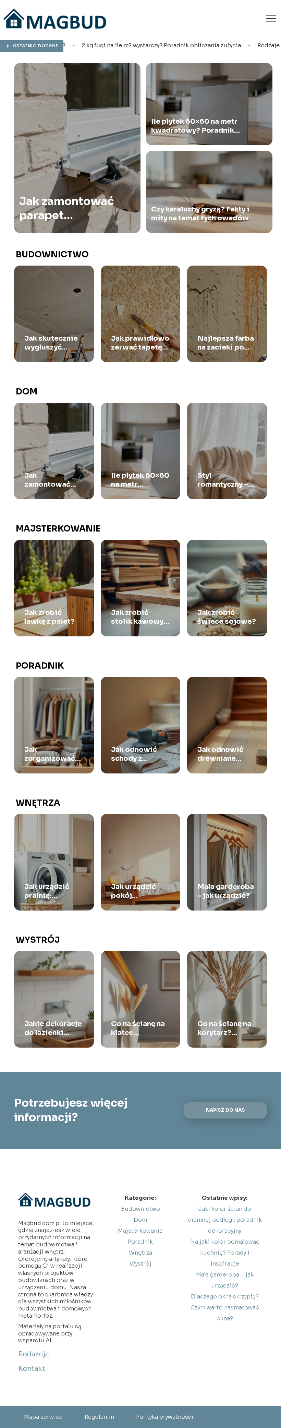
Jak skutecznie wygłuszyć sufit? (51, 343)
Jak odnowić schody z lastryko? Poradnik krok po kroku (136, 754)
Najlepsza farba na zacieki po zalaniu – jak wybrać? (225, 343)
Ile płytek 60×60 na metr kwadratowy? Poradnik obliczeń (194, 126)
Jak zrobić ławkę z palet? (49, 617)
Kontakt (31, 1368)
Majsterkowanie (58, 529)
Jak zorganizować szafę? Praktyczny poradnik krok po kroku (49, 754)
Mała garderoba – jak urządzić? (225, 891)
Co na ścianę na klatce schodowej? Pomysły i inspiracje (138, 1028)
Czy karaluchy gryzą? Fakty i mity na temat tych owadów (200, 213)
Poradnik (40, 666)
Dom (26, 392)
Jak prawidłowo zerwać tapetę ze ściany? (140, 343)
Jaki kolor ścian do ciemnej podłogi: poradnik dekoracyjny (225, 1219)
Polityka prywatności (164, 1416)
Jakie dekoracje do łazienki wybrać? (53, 1028)
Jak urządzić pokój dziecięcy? (133, 891)
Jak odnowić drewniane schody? (220, 754)
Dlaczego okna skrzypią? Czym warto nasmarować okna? (225, 1307)
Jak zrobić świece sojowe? (226, 617)
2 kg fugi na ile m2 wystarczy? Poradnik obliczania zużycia (88, 45)
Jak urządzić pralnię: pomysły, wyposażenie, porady (48, 891)
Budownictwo (52, 254)
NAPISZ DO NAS (225, 1110)
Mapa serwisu (43, 1416)
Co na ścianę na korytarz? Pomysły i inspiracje (224, 1028)
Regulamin (99, 1416)
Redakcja (33, 1354)
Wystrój (38, 940)
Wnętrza (38, 803)
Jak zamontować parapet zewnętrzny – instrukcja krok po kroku (70, 208)
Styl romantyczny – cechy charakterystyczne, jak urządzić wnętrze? (227, 480)
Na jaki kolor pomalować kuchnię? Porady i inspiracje (224, 1252)
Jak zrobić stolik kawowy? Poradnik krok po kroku (139, 617)
